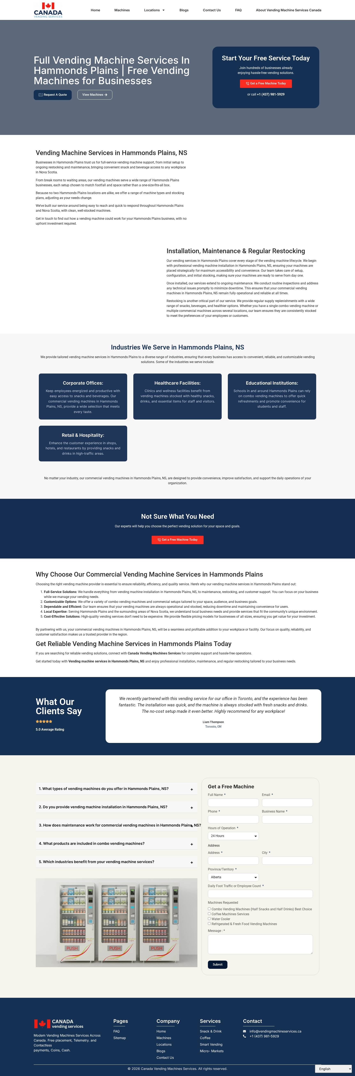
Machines (122, 10)
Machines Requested (223, 903)
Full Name (216, 795)
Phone (213, 811)
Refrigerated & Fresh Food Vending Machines (244, 924)
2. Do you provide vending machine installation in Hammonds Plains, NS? (103, 807)
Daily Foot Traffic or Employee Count (235, 886)
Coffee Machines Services (230, 914)
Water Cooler (221, 919)
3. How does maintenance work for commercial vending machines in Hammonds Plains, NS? (118, 825)
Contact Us (212, 10)
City (265, 853)
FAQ (238, 10)
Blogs (184, 10)
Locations (152, 10)
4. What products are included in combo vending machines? (92, 843)
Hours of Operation (222, 828)
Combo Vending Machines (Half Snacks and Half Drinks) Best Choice (262, 909)
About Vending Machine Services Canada (288, 10)
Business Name (273, 811)
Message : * (216, 931)
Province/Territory (221, 869)
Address (214, 853)
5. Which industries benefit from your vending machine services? (96, 862)
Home (95, 10)
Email (266, 795)
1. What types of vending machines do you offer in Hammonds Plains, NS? (104, 788)
